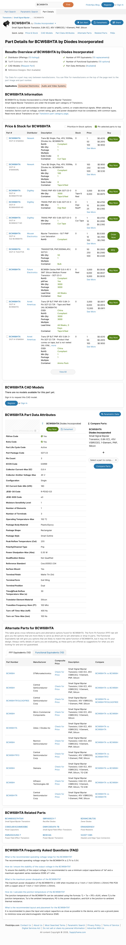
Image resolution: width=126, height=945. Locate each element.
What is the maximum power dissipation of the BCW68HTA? (33, 879)
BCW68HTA (15, 138)
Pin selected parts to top (109, 126)
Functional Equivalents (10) (49, 652)
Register (108, 5)
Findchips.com (11, 5)
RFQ (113, 250)
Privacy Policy (94, 925)
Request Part (28, 66)
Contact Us (25, 925)
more (53, 345)
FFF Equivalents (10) (20, 652)
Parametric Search (76, 925)
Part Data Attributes (65, 33)
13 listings (34, 57)
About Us (38, 925)
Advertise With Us (95, 928)
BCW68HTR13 (12, 755)
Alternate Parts (85, 33)
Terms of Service (111, 925)
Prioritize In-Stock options (79, 126)
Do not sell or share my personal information (64, 928)
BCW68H (10, 673)
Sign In (120, 5)
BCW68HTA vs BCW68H (106, 673)
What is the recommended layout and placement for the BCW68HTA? (37, 907)
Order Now (113, 236)
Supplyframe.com (77, 932)
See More (91, 148)
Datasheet (68, 429)
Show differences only (23, 430)
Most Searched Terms (55, 925)
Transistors (7, 17)
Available (91, 66)
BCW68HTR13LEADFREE (17, 700)
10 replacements (101, 57)
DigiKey (30, 190)
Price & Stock (31, 33)
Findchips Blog (93, 5)
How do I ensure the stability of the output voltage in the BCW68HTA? (38, 866)
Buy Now (113, 139)
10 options (104, 61)
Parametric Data (111, 414)
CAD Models (47, 33)
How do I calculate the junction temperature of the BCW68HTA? (35, 892)
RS (28, 249)
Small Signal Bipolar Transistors (23, 17)
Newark (30, 138)
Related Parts (101, 33)
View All (63, 372)
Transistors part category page (53, 113)
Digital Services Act (31, 928)
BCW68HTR (11, 795)
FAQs (112, 33)
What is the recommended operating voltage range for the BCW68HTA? (38, 857)
